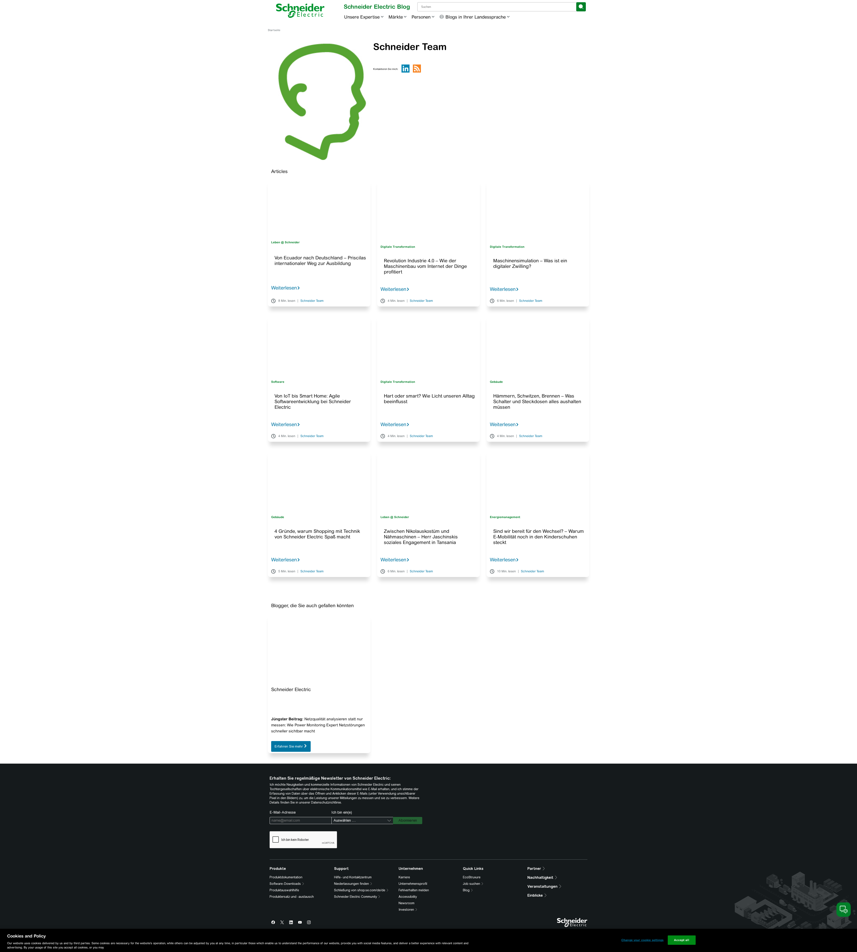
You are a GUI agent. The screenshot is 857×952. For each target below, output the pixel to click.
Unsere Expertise (362, 16)
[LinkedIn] (405, 71)
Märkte (396, 16)
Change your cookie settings (642, 940)
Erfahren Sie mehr (289, 746)
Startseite (274, 30)
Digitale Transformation (398, 246)
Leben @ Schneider (285, 242)
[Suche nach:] (497, 6)
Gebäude (496, 381)
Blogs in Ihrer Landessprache (475, 16)
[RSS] (417, 71)
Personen (421, 16)
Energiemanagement (505, 517)
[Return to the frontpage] (300, 11)
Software (277, 381)
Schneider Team (312, 300)
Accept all (681, 940)
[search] (581, 6)
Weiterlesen (284, 288)
